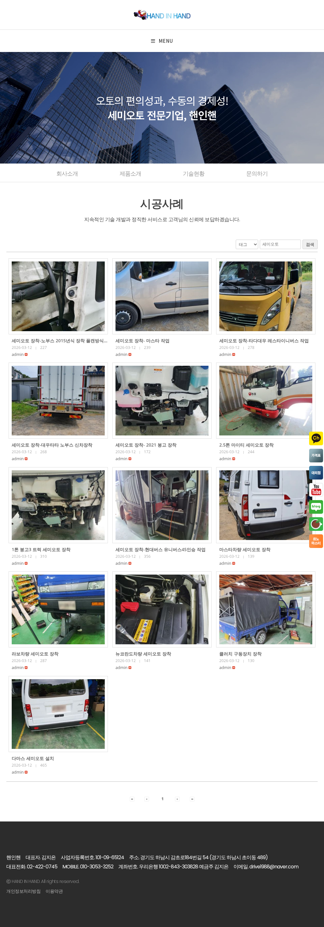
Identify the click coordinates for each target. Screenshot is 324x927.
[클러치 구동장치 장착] (265, 609)
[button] (18, 354)
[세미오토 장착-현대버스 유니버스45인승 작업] (162, 505)
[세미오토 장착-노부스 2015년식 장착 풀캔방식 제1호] (58, 296)
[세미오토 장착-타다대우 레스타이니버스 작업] (265, 296)
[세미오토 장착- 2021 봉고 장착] (162, 400)
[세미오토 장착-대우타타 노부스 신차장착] (58, 400)
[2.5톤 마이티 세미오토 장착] (265, 400)
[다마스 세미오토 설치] (58, 714)
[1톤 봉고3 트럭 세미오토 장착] (58, 505)
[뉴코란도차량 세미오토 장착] (162, 609)
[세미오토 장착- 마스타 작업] (162, 296)
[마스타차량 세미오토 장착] (265, 505)
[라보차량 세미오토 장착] (58, 609)
